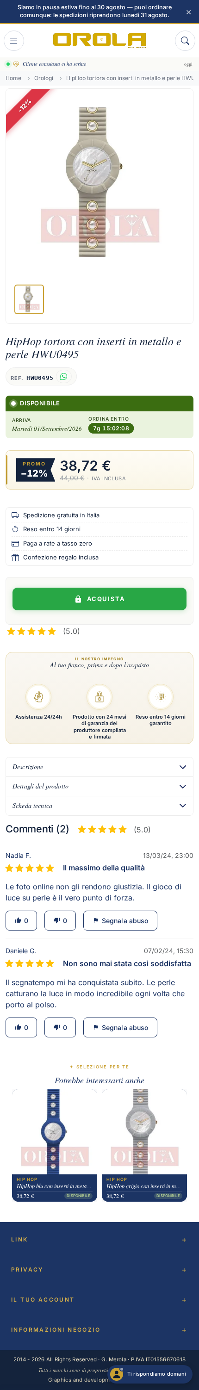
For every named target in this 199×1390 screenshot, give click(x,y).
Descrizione (28, 766)
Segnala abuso (120, 921)
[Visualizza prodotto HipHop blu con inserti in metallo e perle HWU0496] (54, 1131)
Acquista (106, 598)
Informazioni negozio (55, 1329)
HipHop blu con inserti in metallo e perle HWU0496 (55, 1186)
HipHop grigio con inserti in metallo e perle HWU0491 (144, 1186)
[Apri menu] (14, 41)
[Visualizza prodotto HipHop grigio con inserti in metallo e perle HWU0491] (144, 1131)
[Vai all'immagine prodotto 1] (29, 299)
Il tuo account (43, 1299)
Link (19, 1239)
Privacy (27, 1269)
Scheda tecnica (32, 805)
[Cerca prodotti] (185, 41)
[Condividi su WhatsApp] (63, 376)
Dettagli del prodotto (40, 786)
